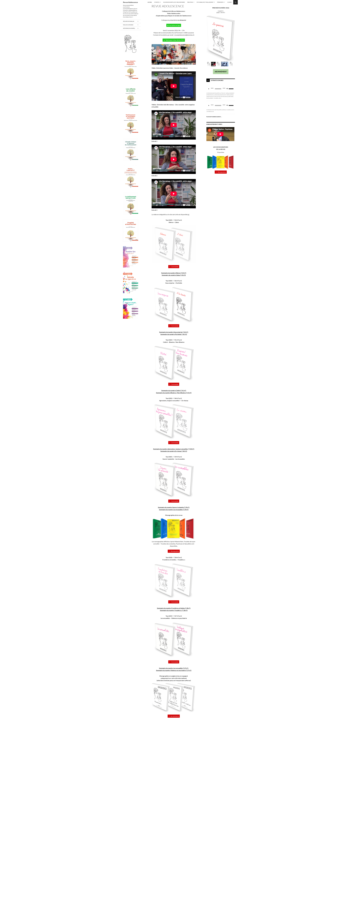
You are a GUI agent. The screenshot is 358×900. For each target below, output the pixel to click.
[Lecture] (209, 89)
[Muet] (227, 89)
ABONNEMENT (221, 72)
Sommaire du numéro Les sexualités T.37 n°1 (173, 668)
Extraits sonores (217, 80)
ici (188, 214)
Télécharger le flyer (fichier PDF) (174, 40)
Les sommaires (174, 716)
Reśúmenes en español (129, 28)
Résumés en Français (128, 21)
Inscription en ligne (174, 25)
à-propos (157, 2)
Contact (229, 2)
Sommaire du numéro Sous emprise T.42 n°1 (173, 332)
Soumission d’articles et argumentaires (174, 2)
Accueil (150, 2)
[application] (220, 89)
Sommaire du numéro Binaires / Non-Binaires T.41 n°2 (173, 393)
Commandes (174, 266)
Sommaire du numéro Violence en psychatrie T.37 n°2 (173, 670)
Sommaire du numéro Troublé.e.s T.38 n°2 (173, 610)
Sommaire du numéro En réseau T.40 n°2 (173, 451)
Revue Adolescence (130, 2)
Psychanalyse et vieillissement (205, 2)
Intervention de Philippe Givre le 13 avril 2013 (220, 110)
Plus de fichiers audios (214, 116)
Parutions (190, 2)
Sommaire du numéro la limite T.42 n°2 (173, 334)
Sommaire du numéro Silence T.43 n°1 (173, 273)
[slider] (231, 88)
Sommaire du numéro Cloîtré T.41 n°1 (173, 390)
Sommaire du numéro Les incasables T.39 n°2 (173, 509)
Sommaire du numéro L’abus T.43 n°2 (174, 275)
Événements (220, 2)
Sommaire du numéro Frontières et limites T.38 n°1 (173, 608)
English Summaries (128, 24)
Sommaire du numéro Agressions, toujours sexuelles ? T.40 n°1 (173, 449)
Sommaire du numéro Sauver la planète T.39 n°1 (173, 507)
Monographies (175, 551)
